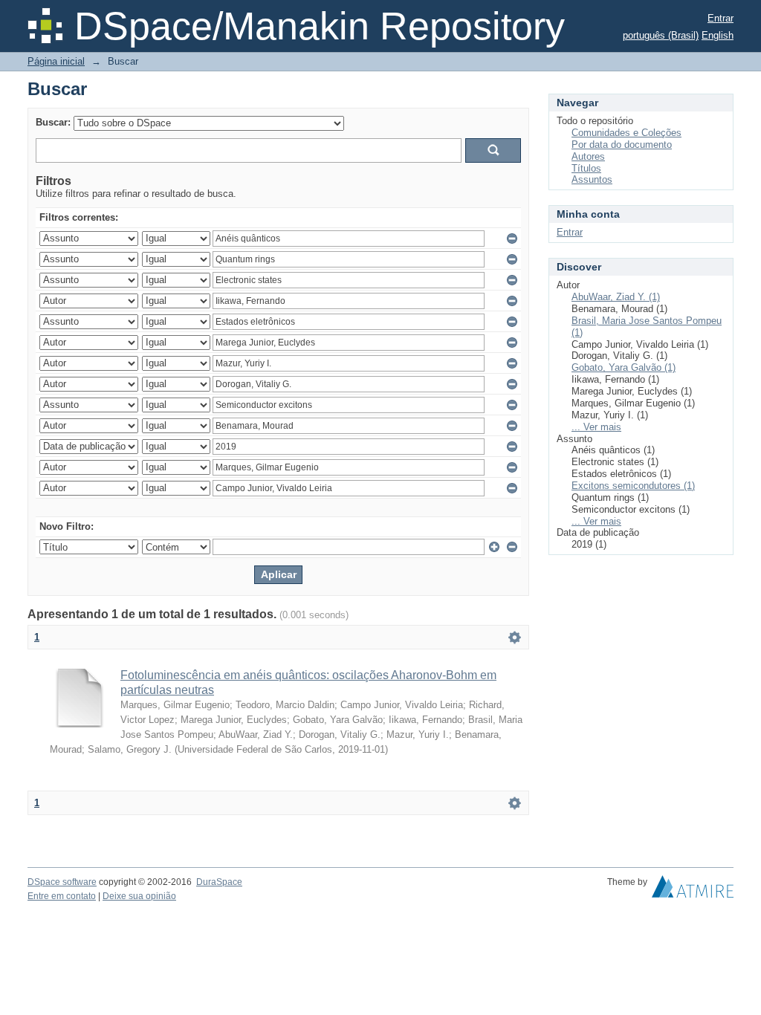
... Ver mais (596, 426)
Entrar (720, 18)
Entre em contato (61, 896)
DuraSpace (219, 882)
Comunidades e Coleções (626, 132)
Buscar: (53, 122)
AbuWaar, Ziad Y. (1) (615, 296)
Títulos (586, 168)
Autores (588, 156)
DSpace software (62, 882)
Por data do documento (621, 144)
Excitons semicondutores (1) (633, 485)
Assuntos (591, 179)
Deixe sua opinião (139, 896)
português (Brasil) (661, 35)
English (718, 35)
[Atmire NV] (693, 890)
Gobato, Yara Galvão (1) (623, 367)
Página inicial (56, 61)
